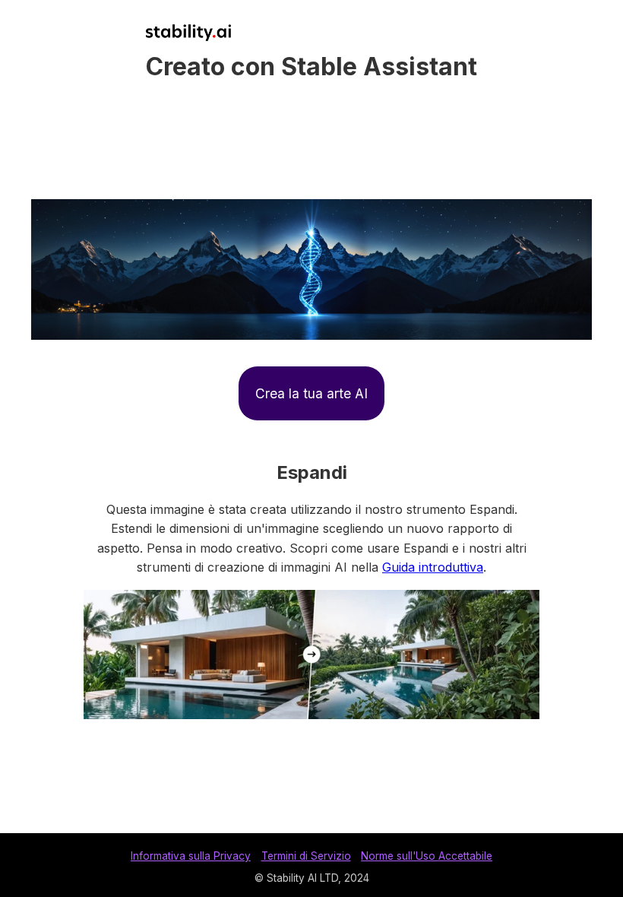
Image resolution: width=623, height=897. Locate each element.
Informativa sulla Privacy (191, 856)
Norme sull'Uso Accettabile (426, 856)
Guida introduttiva (432, 567)
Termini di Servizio (306, 856)
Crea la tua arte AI (311, 393)
